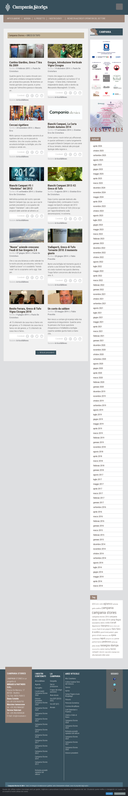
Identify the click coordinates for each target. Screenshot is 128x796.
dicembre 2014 (99, 544)
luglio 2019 (97, 414)
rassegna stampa (109, 645)
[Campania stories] (31, 7)
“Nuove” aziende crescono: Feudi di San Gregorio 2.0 (24, 249)
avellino (98, 608)
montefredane (96, 639)
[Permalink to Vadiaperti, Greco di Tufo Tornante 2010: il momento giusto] (65, 235)
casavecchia (96, 623)
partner (116, 639)
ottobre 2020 (98, 354)
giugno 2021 (98, 317)
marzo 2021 (98, 331)
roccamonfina (96, 649)
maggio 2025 (98, 174)
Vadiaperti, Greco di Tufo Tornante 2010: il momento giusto (62, 250)
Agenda (27, 18)
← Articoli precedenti (45, 352)
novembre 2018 (99, 447)
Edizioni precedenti (38, 700)
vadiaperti (95, 652)
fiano (114, 629)
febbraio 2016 (98, 521)
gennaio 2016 (98, 526)
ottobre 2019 (98, 401)
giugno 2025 (98, 169)
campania (108, 608)
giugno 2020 (98, 368)
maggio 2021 (98, 322)
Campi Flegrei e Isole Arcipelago (72, 695)
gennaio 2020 (98, 387)
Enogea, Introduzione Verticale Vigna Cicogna (65, 64)
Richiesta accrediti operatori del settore (86, 18)
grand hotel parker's (107, 632)
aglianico (108, 603)
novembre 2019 (99, 396)
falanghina (105, 625)
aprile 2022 (97, 276)
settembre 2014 (99, 558)
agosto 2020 (98, 364)
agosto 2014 (98, 563)
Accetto (109, 793)
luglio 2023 (97, 220)
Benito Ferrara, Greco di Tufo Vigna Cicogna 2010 (25, 310)
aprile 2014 (97, 581)
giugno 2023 (98, 225)
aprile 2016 (97, 512)
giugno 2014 (98, 572)
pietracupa (114, 642)
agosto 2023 (98, 215)
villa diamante (97, 655)
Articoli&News (13, 18)
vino (104, 655)
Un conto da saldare (59, 308)
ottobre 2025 (98, 151)
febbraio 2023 (98, 238)
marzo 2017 (98, 493)
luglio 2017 (97, 479)
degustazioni (96, 626)
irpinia (113, 635)
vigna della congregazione (112, 652)
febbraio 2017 (98, 498)
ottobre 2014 (98, 553)
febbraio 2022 (98, 285)
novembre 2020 (99, 350)
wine (108, 655)
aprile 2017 (97, 489)
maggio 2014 (98, 576)
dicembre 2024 (99, 188)
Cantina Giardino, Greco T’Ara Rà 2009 (25, 64)
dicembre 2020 (99, 345)
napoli (102, 638)
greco (116, 632)
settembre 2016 (99, 507)
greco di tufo (97, 635)
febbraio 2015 (98, 535)
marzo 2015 (98, 530)
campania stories (104, 612)
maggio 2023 (98, 229)
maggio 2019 (98, 424)
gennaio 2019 (98, 442)
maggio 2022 (98, 271)
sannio (102, 649)
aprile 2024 (97, 201)
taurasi (113, 649)
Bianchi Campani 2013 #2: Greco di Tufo (62, 187)
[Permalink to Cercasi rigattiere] (26, 113)
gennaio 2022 (98, 289)
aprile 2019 (97, 428)
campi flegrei (115, 619)
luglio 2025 (97, 164)
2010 (94, 604)
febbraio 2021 (98, 336)
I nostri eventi (55, 18)
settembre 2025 (99, 155)
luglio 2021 (97, 313)
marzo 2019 (98, 433)
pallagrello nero (110, 639)
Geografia (53, 681)
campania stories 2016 (100, 617)
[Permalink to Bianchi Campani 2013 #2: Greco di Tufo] (65, 174)
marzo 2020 (98, 377)
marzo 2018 (98, 461)
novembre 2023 (99, 206)
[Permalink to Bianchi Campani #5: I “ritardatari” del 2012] (26, 174)
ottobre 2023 (98, 211)
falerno (112, 626)
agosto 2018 (98, 451)
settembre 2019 (99, 405)
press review (96, 646)
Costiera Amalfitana (72, 706)
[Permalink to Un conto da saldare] (65, 297)
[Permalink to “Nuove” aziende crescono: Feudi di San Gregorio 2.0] (26, 235)
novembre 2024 (99, 192)
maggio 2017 (98, 484)
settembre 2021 (99, 303)
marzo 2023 (98, 234)
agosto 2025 (98, 160)
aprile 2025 (97, 178)
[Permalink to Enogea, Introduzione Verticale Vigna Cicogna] (65, 51)
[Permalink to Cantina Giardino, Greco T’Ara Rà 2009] (26, 51)
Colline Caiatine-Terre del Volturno (72, 683)
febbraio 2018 (98, 465)
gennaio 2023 (98, 243)
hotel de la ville (106, 635)
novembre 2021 (99, 294)
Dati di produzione (54, 685)
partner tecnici (97, 642)
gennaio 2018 (98, 470)
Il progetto (39, 18)
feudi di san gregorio (104, 629)
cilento (102, 623)
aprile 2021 (97, 326)
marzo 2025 (98, 183)
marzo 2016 (98, 516)
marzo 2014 (98, 586)
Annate (52, 707)
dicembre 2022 (99, 248)
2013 (101, 604)
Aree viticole (54, 695)
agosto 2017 (98, 475)
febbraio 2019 (98, 438)
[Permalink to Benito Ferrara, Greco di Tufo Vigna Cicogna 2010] (26, 297)
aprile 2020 (97, 373)
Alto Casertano (70, 679)
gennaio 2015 (98, 539)
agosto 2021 (98, 308)
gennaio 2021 (98, 340)
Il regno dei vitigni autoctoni (56, 691)
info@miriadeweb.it (19, 716)
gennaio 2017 (98, 502)
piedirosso (106, 641)
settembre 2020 (99, 359)
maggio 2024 (98, 197)
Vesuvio (68, 699)
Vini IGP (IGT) (54, 704)
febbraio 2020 (98, 382)
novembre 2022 (99, 252)
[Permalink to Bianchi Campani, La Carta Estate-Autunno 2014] (65, 112)
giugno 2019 (98, 419)
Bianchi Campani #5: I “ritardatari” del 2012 (21, 187)
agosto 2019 (98, 410)
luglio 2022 (97, 266)
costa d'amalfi (110, 623)
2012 (98, 604)
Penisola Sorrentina (72, 703)
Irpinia (67, 691)
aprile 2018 (97, 456)
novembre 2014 (99, 549)
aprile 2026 (97, 146)
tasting (107, 649)
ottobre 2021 (98, 299)
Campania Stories (16, 35)
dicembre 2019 (99, 391)
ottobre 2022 (98, 257)
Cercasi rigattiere (18, 125)
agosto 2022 (98, 262)
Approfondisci (119, 793)
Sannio (67, 687)
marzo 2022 (98, 280)
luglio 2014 (97, 567)
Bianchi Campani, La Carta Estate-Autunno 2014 (62, 125)
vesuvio (101, 652)
